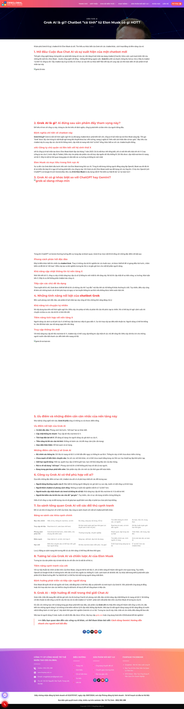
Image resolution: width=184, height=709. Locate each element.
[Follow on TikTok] (99, 680)
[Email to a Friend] (92, 632)
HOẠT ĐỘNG (122, 4)
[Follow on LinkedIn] (106, 680)
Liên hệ (78, 682)
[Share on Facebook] (84, 632)
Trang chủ (79, 666)
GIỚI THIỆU (94, 4)
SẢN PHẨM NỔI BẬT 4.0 (139, 4)
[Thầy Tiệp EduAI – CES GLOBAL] (12, 4)
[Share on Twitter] (88, 632)
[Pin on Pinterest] (96, 632)
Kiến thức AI (92, 19)
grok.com (99, 615)
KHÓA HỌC (156, 4)
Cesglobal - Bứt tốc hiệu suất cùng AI (137, 665)
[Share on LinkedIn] (100, 632)
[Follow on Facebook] (95, 680)
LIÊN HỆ (166, 4)
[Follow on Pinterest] (102, 680)
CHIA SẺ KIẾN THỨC (107, 4)
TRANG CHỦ (83, 4)
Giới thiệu (79, 670)
